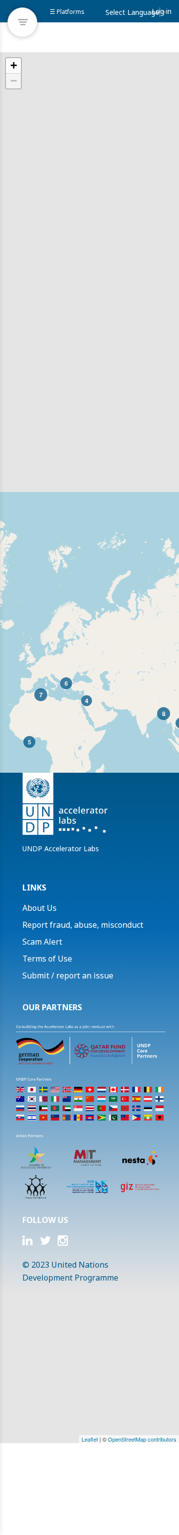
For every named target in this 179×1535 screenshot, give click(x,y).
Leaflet (90, 1439)
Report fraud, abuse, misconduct (82, 924)
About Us (39, 907)
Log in (162, 11)
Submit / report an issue (67, 975)
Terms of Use (47, 958)
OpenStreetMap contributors (142, 1439)
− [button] (13, 81)
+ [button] (13, 65)
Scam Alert (42, 941)
